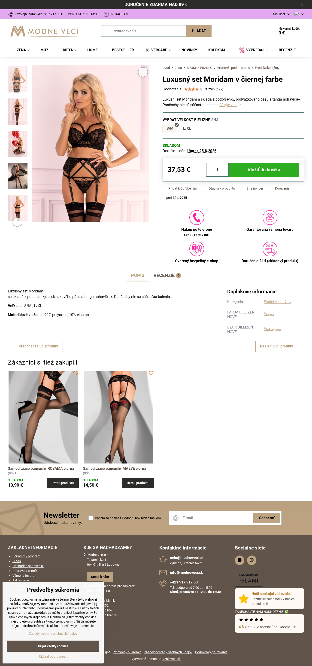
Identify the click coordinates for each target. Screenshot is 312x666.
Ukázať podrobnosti (53, 656)
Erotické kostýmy (277, 302)
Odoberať (267, 518)
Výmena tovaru (23, 575)
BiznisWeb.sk (171, 659)
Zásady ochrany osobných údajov (168, 652)
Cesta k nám (100, 577)
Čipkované (272, 329)
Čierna (269, 314)
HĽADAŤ (199, 31)
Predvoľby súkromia (127, 652)
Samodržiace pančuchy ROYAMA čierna (41, 468)
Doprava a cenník (24, 571)
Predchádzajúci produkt (38, 346)
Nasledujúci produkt (276, 346)
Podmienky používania (211, 652)
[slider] (193, 89)
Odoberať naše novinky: (62, 522)
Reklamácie (20, 580)
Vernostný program (26, 556)
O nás (16, 561)
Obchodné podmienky (28, 566)
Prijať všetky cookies (53, 646)
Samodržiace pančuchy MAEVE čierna (114, 468)
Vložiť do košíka (264, 169)
